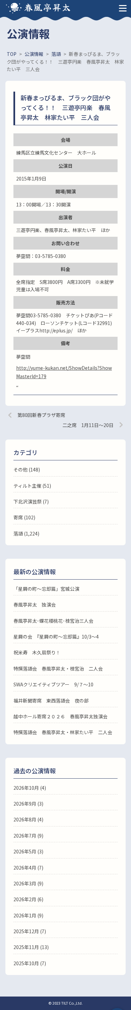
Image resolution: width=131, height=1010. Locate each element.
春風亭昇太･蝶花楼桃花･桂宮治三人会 (53, 620)
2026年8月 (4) (28, 819)
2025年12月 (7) (29, 931)
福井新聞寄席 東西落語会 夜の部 (51, 700)
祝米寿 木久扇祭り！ (36, 652)
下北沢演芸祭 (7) (31, 501)
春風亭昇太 (47, 7)
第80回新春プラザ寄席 (41, 415)
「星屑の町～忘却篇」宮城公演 (46, 588)
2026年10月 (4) (29, 787)
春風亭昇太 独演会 (34, 604)
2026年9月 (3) (28, 803)
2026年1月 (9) (28, 915)
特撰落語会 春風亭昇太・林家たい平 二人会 (62, 732)
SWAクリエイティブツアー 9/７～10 (53, 684)
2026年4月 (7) (28, 867)
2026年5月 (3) (28, 851)
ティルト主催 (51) (32, 485)
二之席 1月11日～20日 (88, 425)
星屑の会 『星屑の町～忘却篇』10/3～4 (56, 636)
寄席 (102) (24, 517)
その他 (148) (26, 469)
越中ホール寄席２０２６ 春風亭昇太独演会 (60, 716)
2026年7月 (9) (28, 835)
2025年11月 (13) (31, 947)
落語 (18, 533)
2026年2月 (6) (28, 899)
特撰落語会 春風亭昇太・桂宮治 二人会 (58, 668)
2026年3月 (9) (28, 883)
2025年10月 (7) (29, 963)
